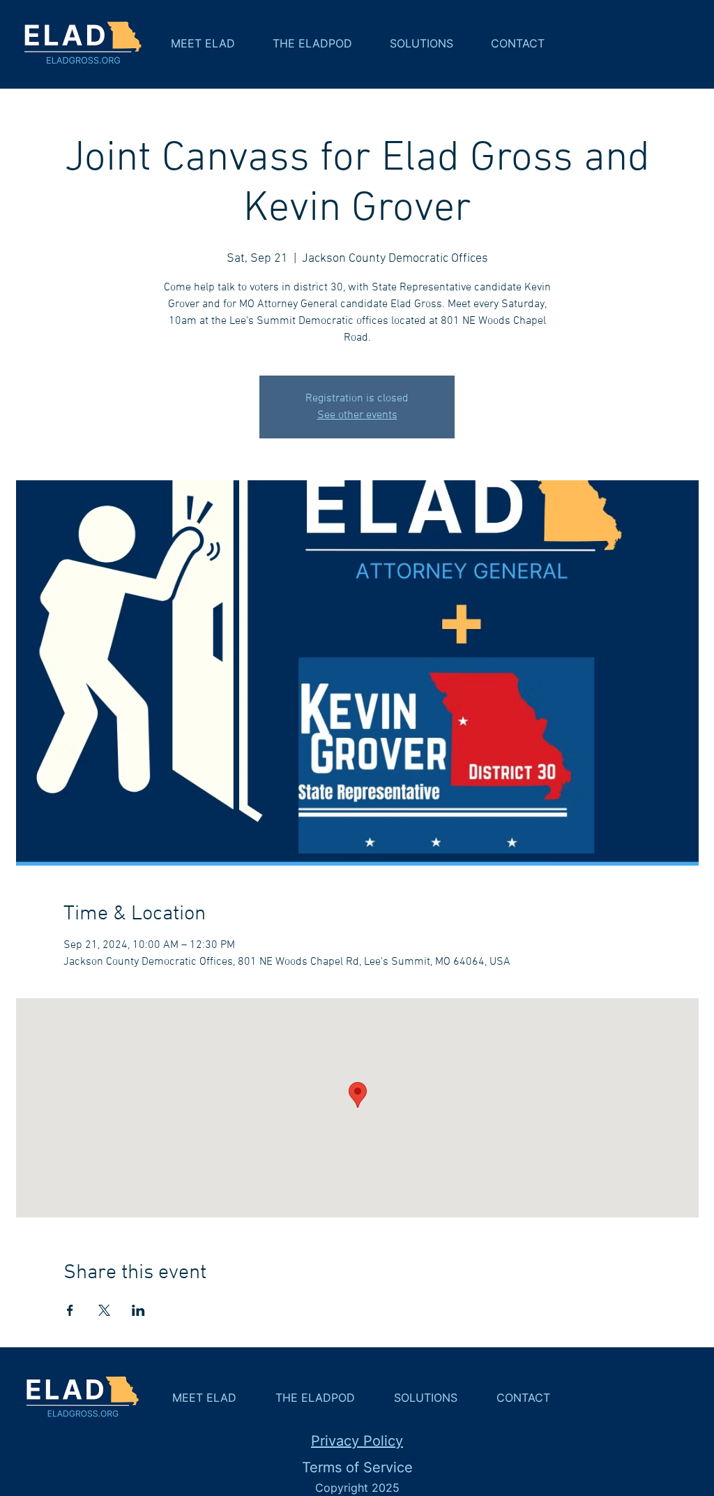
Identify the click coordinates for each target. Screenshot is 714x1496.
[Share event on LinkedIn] (138, 1310)
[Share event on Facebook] (70, 1310)
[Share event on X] (104, 1310)
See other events (357, 415)
